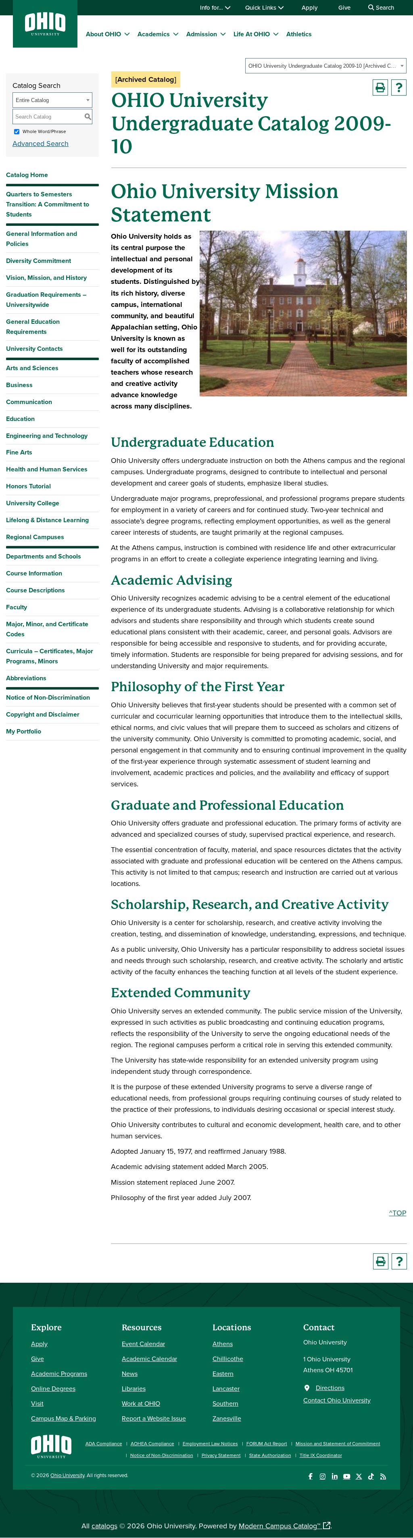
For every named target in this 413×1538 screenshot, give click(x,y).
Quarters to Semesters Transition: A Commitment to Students (47, 204)
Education (20, 418)
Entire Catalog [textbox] (32, 100)
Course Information (34, 573)
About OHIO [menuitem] (103, 34)
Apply (309, 7)
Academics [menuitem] (154, 34)
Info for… (212, 7)
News (130, 1373)
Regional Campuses (35, 537)
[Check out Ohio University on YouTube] (347, 1476)
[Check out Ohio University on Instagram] (322, 1476)
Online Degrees (53, 1388)
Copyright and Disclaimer (42, 714)
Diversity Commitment (38, 260)
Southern (225, 1403)
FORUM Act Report (266, 1443)
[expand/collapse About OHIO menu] (127, 33)
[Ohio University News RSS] (383, 1476)
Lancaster (226, 1388)
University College (32, 503)
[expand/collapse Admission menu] (223, 33)
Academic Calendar (149, 1358)
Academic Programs (59, 1373)
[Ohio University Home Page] (51, 1445)
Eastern (223, 1373)
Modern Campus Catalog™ (279, 1526)
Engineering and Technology (47, 435)
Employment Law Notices (210, 1443)
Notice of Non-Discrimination (48, 697)
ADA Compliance (104, 1443)
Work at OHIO (141, 1403)
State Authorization (270, 1455)
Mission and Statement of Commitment (338, 1443)
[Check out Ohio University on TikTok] (371, 1476)
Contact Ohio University (337, 1400)
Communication (29, 401)
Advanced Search (41, 143)
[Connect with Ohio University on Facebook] (310, 1476)
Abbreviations (26, 678)
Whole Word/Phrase (44, 131)
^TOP (398, 1213)
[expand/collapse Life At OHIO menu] (275, 33)
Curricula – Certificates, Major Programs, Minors (49, 656)
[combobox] (326, 65)
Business (19, 385)
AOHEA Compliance (152, 1443)
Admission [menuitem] (201, 34)
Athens (223, 1343)
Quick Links (261, 7)
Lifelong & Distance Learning (47, 520)
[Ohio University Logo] (45, 33)
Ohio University (67, 1475)
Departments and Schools (43, 556)
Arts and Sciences (32, 368)
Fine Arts (19, 452)
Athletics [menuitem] (299, 34)
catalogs (104, 1526)
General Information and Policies (41, 238)
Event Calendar (143, 1343)
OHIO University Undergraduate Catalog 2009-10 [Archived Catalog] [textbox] (323, 66)
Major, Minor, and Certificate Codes (47, 629)
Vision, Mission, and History (46, 277)
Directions (330, 1387)
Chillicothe (228, 1358)
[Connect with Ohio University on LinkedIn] (335, 1476)
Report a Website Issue (154, 1418)
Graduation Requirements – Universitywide (46, 299)
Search (384, 7)
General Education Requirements (33, 326)
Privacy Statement (221, 1455)
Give (344, 7)
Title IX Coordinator (321, 1455)
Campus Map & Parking (63, 1418)
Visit (37, 1403)
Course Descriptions (35, 590)
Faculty (16, 607)
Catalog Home (27, 174)
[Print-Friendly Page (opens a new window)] (380, 87)
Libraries (134, 1388)
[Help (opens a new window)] (399, 87)
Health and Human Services (47, 469)
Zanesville (227, 1418)
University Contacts (34, 348)
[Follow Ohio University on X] (359, 1476)
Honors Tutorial (28, 486)
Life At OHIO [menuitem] (252, 34)
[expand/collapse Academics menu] (175, 33)
